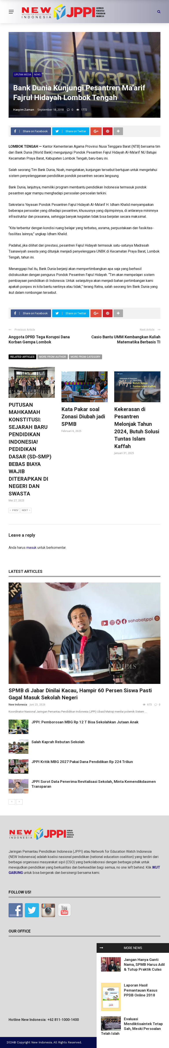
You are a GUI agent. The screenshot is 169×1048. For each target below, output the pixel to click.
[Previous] (12, 801)
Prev (15, 510)
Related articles (22, 356)
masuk (31, 547)
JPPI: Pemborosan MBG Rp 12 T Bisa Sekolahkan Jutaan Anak (84, 722)
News (37, 74)
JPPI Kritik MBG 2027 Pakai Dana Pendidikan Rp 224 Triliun (82, 761)
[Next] (19, 801)
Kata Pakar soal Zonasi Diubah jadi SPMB (83, 416)
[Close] (101, 948)
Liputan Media (22, 74)
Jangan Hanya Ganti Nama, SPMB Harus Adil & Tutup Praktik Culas (144, 964)
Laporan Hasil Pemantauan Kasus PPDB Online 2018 (140, 990)
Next (25, 510)
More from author (52, 356)
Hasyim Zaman (23, 110)
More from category (85, 356)
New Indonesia (18, 704)
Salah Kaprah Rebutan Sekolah (57, 742)
